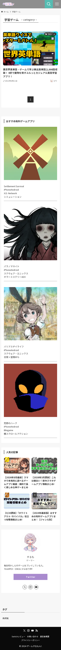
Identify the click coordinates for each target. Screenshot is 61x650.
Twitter (30, 576)
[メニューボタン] (57, 4)
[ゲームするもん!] (8, 4)
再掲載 (6, 618)
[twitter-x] (25, 587)
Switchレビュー (18, 636)
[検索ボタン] (49, 4)
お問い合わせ (32, 636)
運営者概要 (44, 636)
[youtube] (36, 587)
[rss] (36, 630)
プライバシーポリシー (30, 640)
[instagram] (30, 587)
